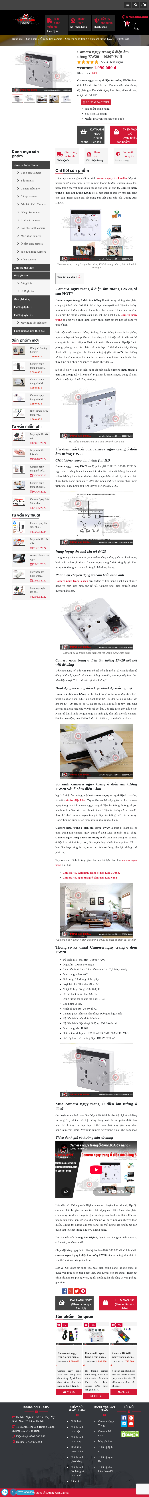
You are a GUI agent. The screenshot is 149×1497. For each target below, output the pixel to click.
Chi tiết (70, 1392)
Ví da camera (28, 259)
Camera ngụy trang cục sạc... (38, 485)
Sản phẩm (31, 38)
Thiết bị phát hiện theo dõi (29, 330)
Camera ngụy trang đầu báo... (38, 381)
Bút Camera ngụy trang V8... (39, 413)
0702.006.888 (137, 16)
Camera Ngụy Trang (26, 165)
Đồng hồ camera (30, 212)
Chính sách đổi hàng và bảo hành (77, 1471)
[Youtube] (131, 1424)
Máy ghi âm (21, 275)
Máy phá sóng (22, 299)
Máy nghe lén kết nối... (39, 436)
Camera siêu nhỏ (30, 188)
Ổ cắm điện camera (51, 38)
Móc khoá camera (31, 235)
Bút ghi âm (27, 283)
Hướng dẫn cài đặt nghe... (39, 557)
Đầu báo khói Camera (33, 204)
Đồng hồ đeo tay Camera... (38, 350)
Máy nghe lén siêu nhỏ (34, 322)
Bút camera (27, 180)
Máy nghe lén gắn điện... (39, 541)
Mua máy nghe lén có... (37, 590)
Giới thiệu (76, 1421)
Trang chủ (17, 38)
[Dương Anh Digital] (25, 18)
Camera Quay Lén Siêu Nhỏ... (39, 501)
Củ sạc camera (29, 196)
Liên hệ (75, 1481)
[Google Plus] (131, 1418)
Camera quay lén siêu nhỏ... (38, 525)
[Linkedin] (124, 1424)
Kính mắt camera (30, 220)
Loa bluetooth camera (33, 227)
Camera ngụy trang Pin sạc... (38, 366)
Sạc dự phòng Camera (33, 251)
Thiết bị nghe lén (23, 315)
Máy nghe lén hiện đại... (37, 452)
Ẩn (79, 277)
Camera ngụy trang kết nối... (37, 468)
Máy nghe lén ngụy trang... (37, 574)
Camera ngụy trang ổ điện (71, 580)
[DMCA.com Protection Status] (130, 1433)
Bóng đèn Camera (31, 172)
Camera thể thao (24, 267)
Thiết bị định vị (22, 307)
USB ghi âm (28, 291)
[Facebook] (124, 1418)
